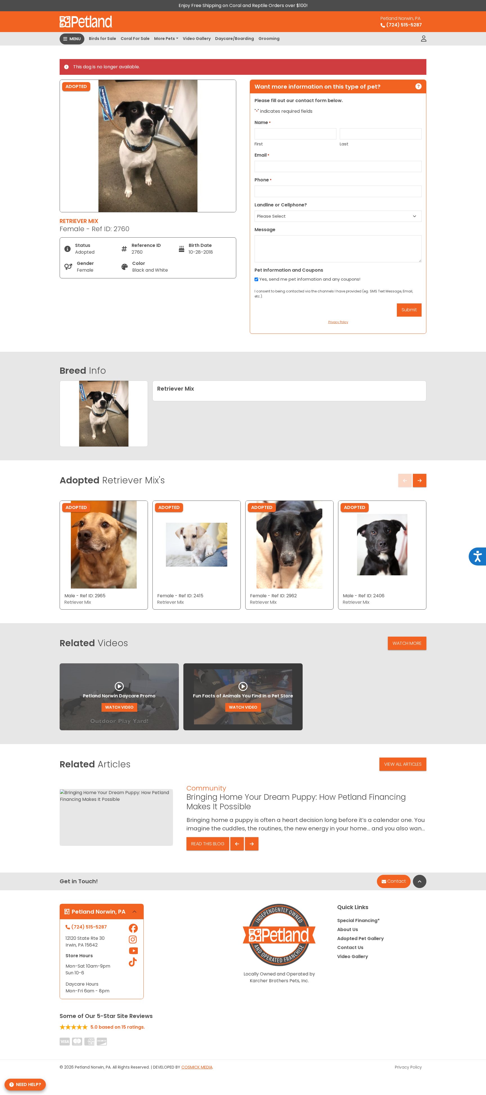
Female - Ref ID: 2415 (180, 595)
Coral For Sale (135, 38)
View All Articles (403, 764)
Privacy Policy (408, 1067)
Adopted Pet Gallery (360, 938)
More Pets (164, 38)
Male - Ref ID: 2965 (84, 595)
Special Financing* (358, 920)
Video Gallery (197, 38)
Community (206, 788)
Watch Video (119, 707)
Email (262, 155)
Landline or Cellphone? (281, 205)
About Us (347, 929)
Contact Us (350, 947)
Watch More (407, 643)
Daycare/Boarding (234, 38)
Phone (263, 180)
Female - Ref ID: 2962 (273, 595)
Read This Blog (207, 844)
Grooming (269, 38)
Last (344, 144)
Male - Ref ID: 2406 (363, 595)
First (259, 144)
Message (265, 229)
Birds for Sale (102, 38)
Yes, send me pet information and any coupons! (309, 279)
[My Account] (423, 39)
